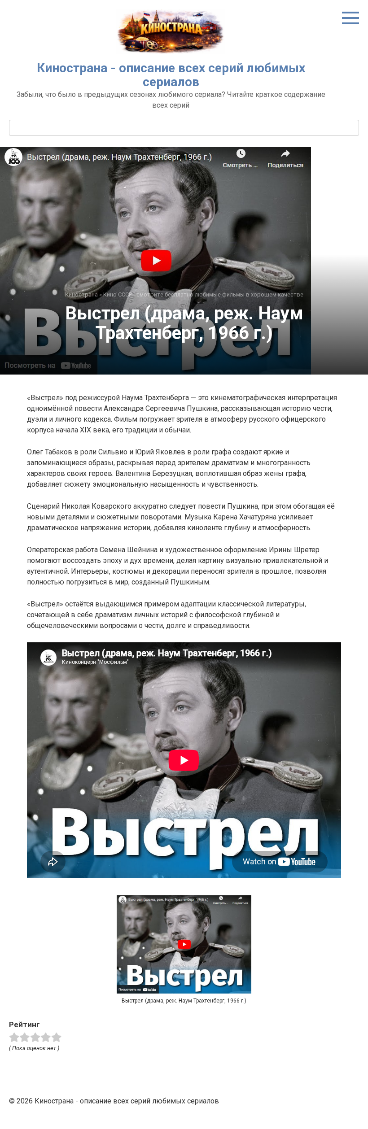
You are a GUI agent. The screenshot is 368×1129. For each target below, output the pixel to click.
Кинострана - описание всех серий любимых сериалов (171, 75)
